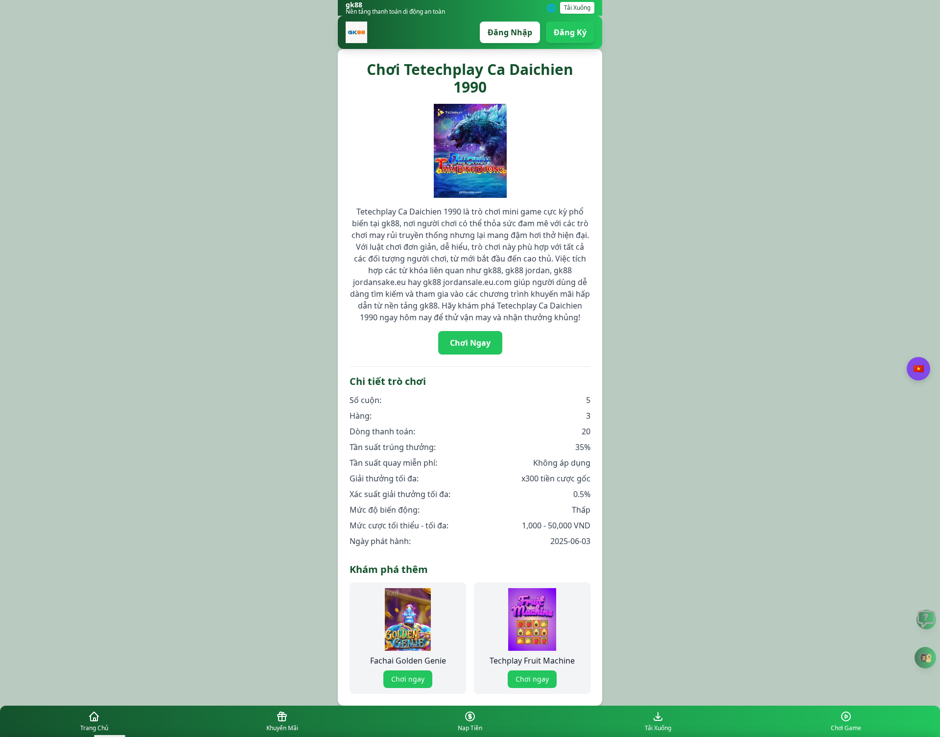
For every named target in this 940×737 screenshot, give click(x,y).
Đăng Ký (570, 32)
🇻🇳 (918, 368)
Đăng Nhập (510, 32)
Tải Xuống (577, 7)
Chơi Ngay (470, 342)
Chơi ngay (407, 679)
